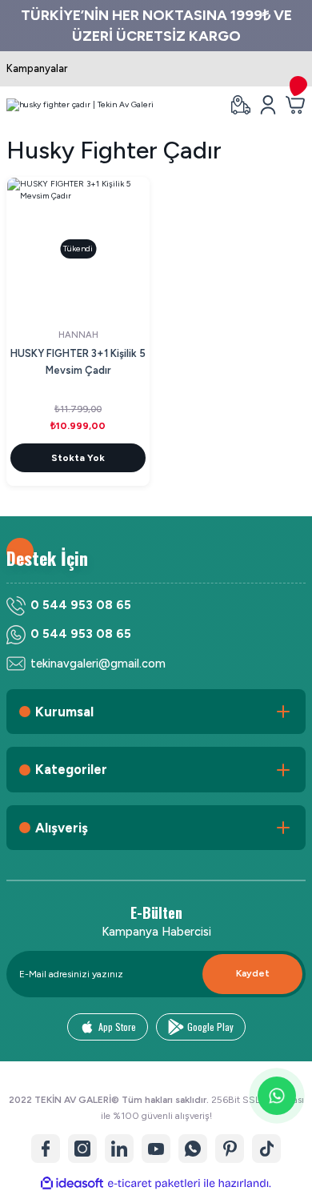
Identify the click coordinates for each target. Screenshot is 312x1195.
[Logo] (80, 104)
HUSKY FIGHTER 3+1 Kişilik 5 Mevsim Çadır (78, 361)
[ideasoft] (72, 1184)
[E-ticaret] (154, 1183)
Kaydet (253, 973)
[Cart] (295, 104)
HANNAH (78, 335)
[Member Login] (268, 104)
